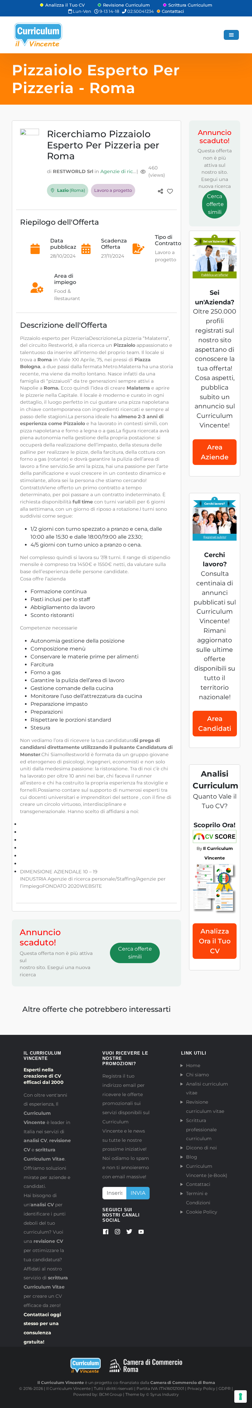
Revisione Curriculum (126, 5)
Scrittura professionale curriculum (201, 1129)
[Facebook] (105, 1233)
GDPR (225, 1388)
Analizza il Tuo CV (65, 5)
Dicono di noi (201, 1148)
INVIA (138, 1193)
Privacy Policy (201, 1388)
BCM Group (110, 1394)
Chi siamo (197, 1075)
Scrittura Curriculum (190, 5)
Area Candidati (214, 723)
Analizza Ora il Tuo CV (215, 941)
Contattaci (173, 11)
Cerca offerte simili (135, 953)
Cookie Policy (201, 1212)
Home (193, 1065)
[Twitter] (129, 1233)
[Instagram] (117, 1233)
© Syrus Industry (162, 1394)
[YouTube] (141, 1233)
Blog (191, 1157)
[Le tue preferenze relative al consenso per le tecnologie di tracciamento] (240, 1396)
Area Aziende (214, 452)
